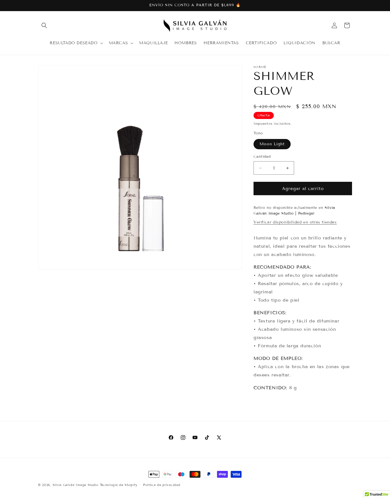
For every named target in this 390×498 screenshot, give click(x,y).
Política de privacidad (161, 485)
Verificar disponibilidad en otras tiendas (295, 222)
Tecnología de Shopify (119, 485)
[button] (44, 25)
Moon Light (272, 144)
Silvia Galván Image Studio (75, 485)
